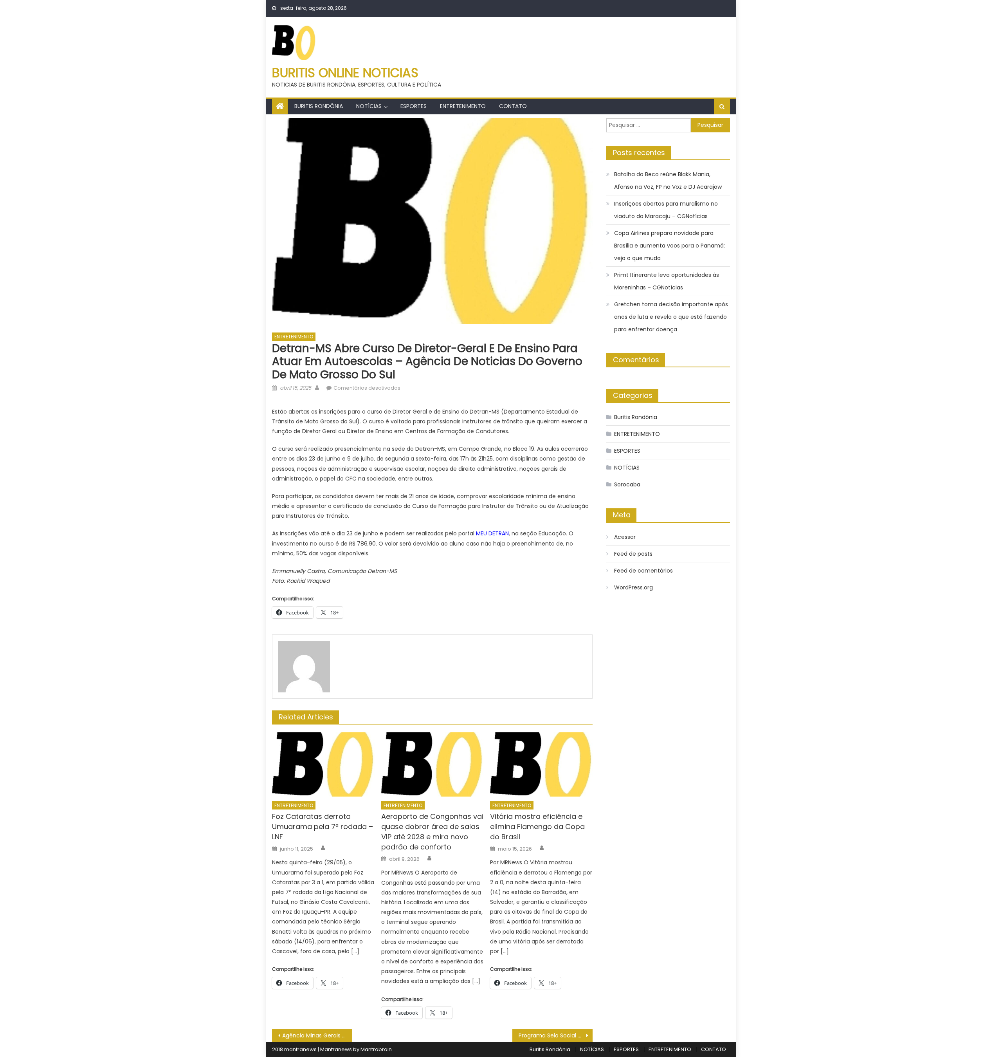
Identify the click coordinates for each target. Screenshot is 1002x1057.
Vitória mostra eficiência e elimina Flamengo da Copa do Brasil (537, 826)
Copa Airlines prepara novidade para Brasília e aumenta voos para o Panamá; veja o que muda (669, 245)
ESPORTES (413, 106)
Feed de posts (633, 554)
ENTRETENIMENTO (463, 106)
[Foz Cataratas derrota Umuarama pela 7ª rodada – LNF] (323, 764)
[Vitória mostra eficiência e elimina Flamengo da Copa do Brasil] (541, 764)
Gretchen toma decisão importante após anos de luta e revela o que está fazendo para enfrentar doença (671, 316)
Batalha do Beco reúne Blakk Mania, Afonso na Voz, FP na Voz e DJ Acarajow (668, 180)
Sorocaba (627, 484)
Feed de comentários (643, 571)
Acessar (625, 537)
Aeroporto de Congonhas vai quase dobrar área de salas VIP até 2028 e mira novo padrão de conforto (432, 831)
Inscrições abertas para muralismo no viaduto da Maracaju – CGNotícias (666, 210)
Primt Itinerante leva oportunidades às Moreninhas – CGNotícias (666, 281)
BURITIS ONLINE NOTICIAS (345, 72)
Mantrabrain (376, 1049)
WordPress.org (633, 587)
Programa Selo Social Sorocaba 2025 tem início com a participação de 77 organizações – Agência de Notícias (556, 1035)
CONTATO (513, 106)
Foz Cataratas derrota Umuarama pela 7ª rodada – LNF (322, 826)
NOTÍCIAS (369, 106)
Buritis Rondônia (318, 106)
